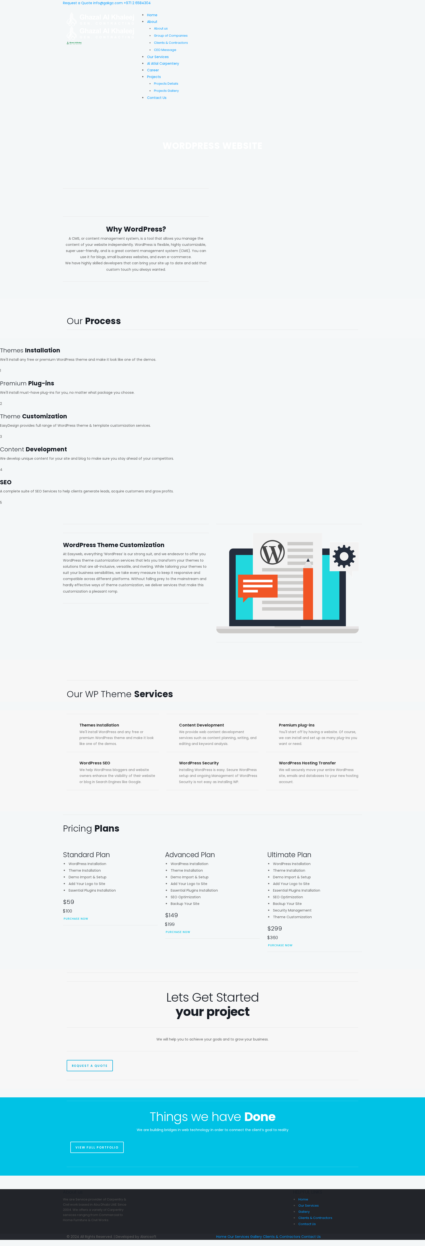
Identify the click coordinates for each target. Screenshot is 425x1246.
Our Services (158, 56)
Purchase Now (76, 918)
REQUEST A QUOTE (90, 1066)
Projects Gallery (166, 91)
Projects (154, 76)
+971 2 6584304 (137, 2)
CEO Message (165, 50)
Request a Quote (77, 2)
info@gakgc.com (108, 2)
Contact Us (157, 97)
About (152, 21)
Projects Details (166, 83)
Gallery (304, 1211)
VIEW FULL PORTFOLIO (97, 1147)
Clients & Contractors (171, 43)
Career (153, 70)
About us (161, 28)
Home (152, 15)
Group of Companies (171, 35)
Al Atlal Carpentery (163, 63)
